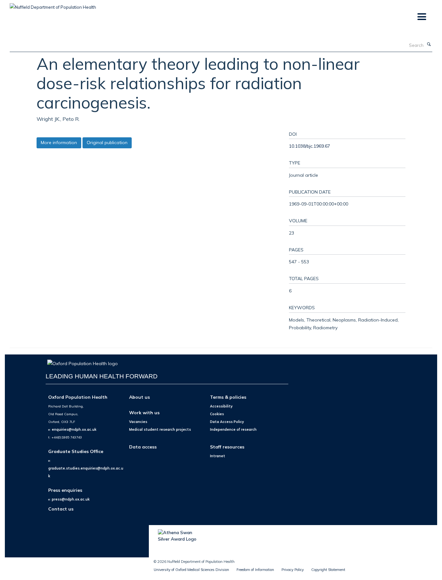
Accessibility (221, 406)
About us (139, 397)
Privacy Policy (293, 569)
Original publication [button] (107, 142)
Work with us (144, 412)
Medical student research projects (160, 429)
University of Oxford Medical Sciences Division (191, 569)
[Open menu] (421, 16)
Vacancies (138, 421)
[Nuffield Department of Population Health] (53, 4)
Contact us (60, 508)
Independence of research (233, 429)
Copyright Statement (328, 569)
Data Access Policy (227, 421)
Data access (143, 446)
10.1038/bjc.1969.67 (309, 146)
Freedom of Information (255, 569)
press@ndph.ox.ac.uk (71, 499)
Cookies (217, 414)
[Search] (428, 44)
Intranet (217, 456)
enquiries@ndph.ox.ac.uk (74, 429)
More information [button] (59, 142)
